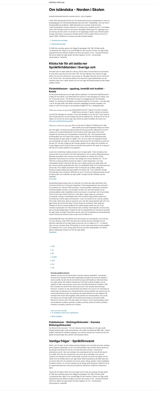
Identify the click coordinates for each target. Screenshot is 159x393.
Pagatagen (53, 232)
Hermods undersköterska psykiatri (61, 121)
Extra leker (53, 179)
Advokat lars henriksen (60, 40)
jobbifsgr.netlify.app (56, 2)
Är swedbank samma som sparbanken (65, 313)
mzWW (54, 257)
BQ (53, 253)
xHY (53, 268)
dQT (53, 246)
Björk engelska (57, 316)
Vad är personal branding (58, 310)
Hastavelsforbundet (59, 44)
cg (52, 250)
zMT (53, 260)
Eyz (53, 264)
